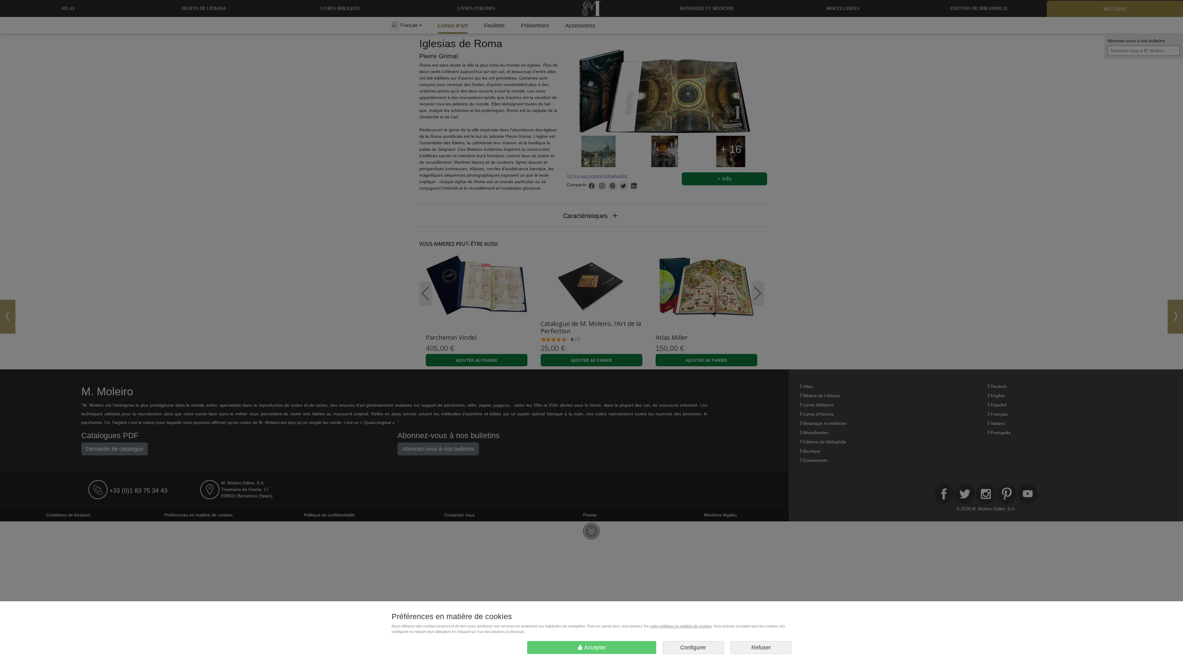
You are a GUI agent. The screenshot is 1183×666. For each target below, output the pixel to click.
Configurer (693, 647)
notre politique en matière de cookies (681, 626)
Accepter (594, 647)
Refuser (761, 647)
